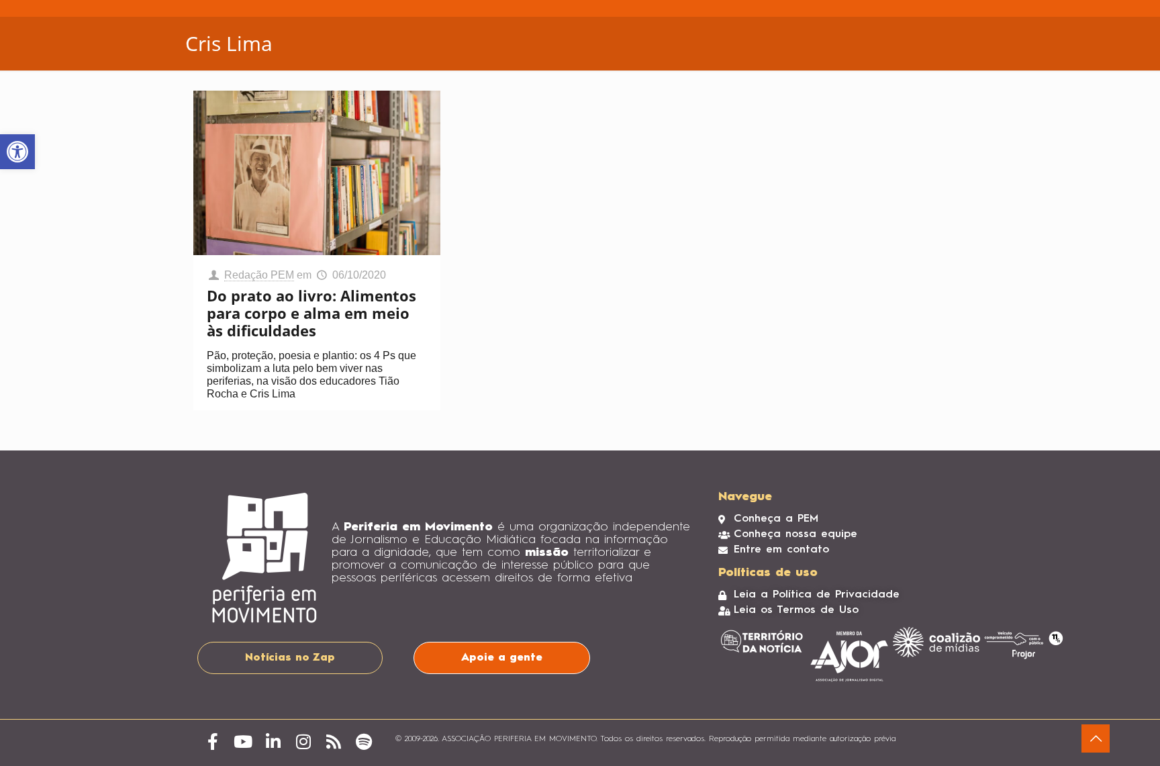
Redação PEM (259, 275)
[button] (17, 151)
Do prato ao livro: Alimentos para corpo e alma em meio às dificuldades (311, 312)
